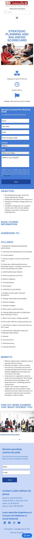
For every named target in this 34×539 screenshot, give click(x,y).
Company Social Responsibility (10, 435)
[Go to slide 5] (19, 439)
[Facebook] (9, 522)
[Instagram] (14, 522)
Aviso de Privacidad (17, 533)
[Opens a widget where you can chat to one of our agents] (27, 535)
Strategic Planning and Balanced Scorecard (17, 35)
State (4, 150)
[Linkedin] (4, 522)
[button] (17, 17)
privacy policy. (6, 175)
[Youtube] (19, 522)
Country (5, 143)
